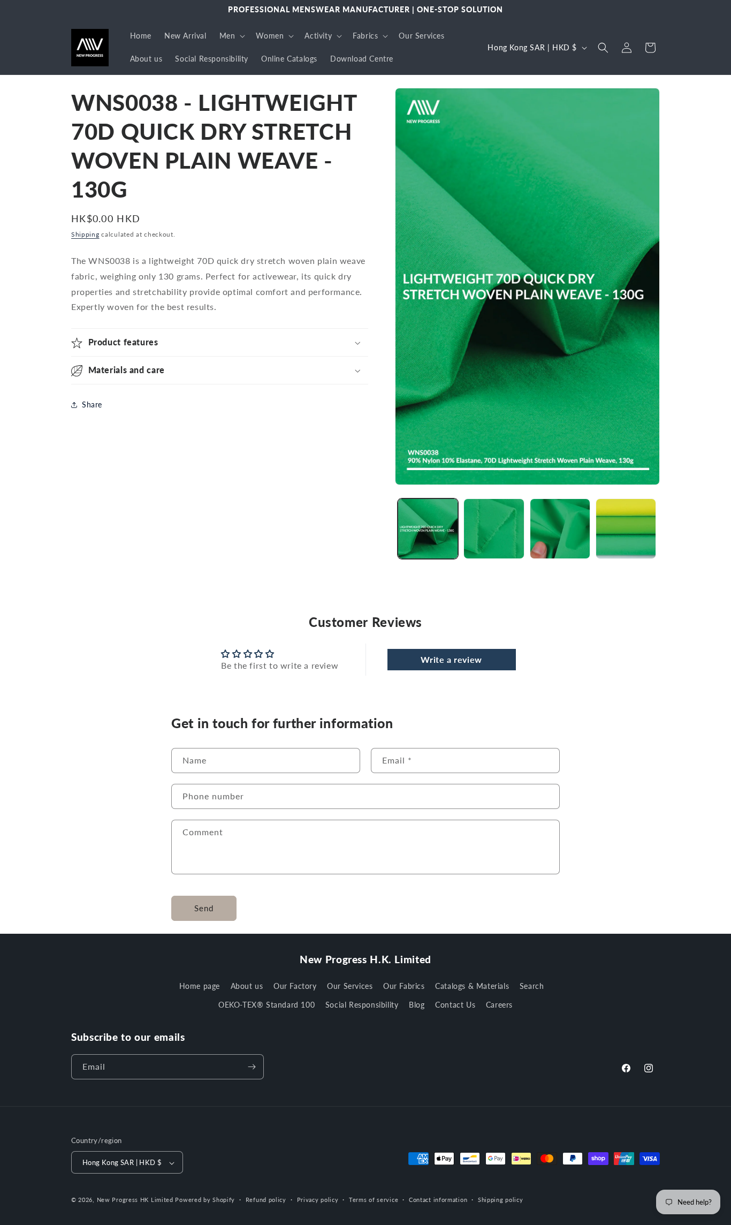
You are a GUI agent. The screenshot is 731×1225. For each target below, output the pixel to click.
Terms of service (373, 1199)
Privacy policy (318, 1199)
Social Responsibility (362, 1005)
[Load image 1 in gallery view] (428, 528)
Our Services (349, 985)
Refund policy (266, 1199)
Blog (416, 1005)
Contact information (438, 1199)
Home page (199, 985)
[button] (231, 36)
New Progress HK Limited (135, 1200)
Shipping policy (500, 1199)
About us (247, 985)
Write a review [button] (451, 659)
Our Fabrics (404, 985)
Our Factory (295, 985)
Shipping (85, 234)
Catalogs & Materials (472, 985)
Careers (499, 1005)
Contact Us (455, 1005)
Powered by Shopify (205, 1200)
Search (532, 985)
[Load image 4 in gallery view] (626, 528)
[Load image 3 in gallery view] (560, 528)
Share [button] (92, 404)
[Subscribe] (251, 1066)
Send (204, 908)
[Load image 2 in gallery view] (493, 528)
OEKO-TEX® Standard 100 (266, 1005)
